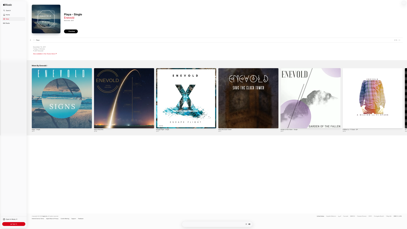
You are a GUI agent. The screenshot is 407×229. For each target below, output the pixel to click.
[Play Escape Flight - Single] (158, 125)
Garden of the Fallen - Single (290, 69)
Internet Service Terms (38, 218)
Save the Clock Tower (225, 69)
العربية (339, 216)
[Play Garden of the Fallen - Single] (283, 125)
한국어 (370, 216)
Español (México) (331, 216)
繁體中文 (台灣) (398, 216)
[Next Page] (404, 98)
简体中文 (352, 216)
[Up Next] (246, 224)
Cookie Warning (65, 218)
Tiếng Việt (388, 216)
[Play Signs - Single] (34, 125)
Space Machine (99, 69)
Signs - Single (36, 69)
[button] (13, 10)
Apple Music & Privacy (52, 218)
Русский (345, 216)
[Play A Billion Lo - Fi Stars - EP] (345, 125)
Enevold (69, 17)
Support (73, 218)
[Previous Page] (29, 98)
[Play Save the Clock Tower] (221, 125)
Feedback (80, 218)
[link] (40, 65)
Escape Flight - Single (163, 69)
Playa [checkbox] (37, 40)
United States (320, 216)
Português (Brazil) (379, 216)
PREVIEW (394, 40)
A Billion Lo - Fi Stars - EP (351, 69)
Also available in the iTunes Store (44, 54)
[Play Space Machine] (96, 125)
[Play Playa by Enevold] (34, 40)
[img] (7, 5)
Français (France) (361, 216)
